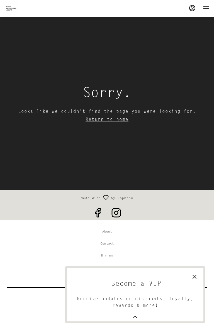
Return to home (107, 120)
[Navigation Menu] (206, 8)
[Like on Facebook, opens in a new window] (98, 213)
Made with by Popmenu (68, 197)
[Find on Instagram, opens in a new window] (116, 213)
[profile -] (192, 8)
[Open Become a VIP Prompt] (135, 317)
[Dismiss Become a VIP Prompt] (194, 277)
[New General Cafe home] (29, 8)
